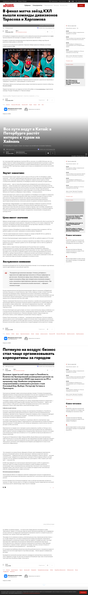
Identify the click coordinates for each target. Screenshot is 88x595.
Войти (81, 5)
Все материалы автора (21, 32)
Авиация (37, 334)
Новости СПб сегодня (15, 104)
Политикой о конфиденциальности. (31, 593)
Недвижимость (70, 570)
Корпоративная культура (43, 570)
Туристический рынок (24, 334)
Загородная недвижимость (60, 570)
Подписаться (54, 1)
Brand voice (12, 571)
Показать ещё (69, 60)
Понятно (83, 592)
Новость (8, 104)
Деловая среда (27, 570)
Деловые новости (44, 334)
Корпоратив (33, 570)
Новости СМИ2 (7, 113)
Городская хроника (80, 334)
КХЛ (52, 36)
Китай (32, 334)
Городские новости (71, 334)
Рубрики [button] (28, 5)
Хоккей (35, 104)
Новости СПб (25, 104)
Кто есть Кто (63, 5)
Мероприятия (48, 5)
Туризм (17, 334)
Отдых (12, 334)
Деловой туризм (14, 570)
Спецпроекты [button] (38, 5)
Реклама (56, 5)
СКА (14, 46)
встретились (41, 89)
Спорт (30, 104)
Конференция (6, 571)
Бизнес (76, 570)
